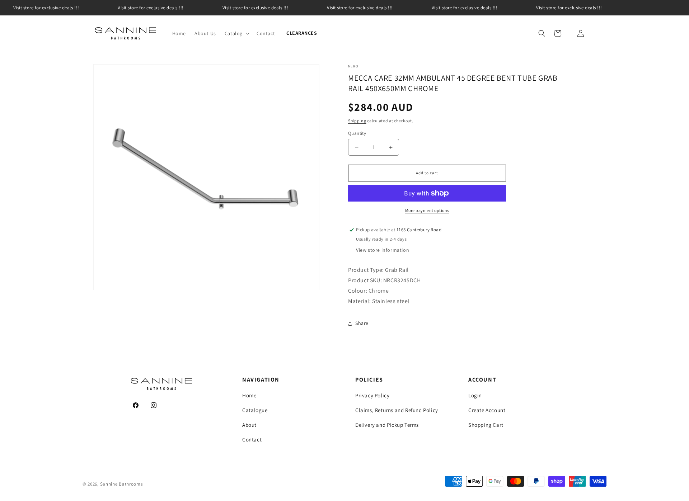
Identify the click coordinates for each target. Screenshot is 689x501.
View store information (382, 250)
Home (249, 395)
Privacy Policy (372, 395)
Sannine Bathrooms (121, 484)
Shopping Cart (485, 424)
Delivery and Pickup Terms (387, 424)
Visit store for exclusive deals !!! (151, 8)
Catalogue (254, 410)
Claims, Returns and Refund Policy (396, 410)
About (249, 424)
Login (475, 395)
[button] (236, 33)
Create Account (486, 410)
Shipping (357, 120)
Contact (252, 439)
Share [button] (362, 323)
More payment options (427, 210)
